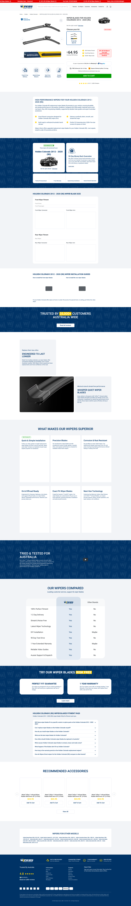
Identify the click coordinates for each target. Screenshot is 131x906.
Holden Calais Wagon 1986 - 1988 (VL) (67, 837)
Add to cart (89, 76)
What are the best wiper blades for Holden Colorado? (51, 735)
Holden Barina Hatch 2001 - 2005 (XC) (61, 840)
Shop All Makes (49, 878)
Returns (70, 873)
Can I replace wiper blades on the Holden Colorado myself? (53, 728)
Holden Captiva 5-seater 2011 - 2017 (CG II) (49, 837)
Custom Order (49, 875)
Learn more (71, 166)
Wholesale (48, 880)
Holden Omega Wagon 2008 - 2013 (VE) (31, 837)
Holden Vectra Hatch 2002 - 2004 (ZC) (94, 840)
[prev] (17, 794)
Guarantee (87, 6)
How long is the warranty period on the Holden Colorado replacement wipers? (58, 750)
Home (21, 14)
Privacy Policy (71, 876)
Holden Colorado (34, 14)
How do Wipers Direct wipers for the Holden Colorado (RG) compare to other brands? (60, 754)
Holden (26, 14)
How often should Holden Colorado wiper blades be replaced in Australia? (57, 739)
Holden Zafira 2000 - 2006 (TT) (36, 839)
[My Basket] (110, 7)
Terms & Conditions (72, 880)
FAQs (47, 876)
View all (65, 812)
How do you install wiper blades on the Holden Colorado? (52, 731)
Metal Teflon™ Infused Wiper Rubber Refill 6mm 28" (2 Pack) (77, 795)
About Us (48, 870)
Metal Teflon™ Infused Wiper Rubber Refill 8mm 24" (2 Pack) (54, 795)
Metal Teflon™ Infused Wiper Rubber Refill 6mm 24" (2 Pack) (100, 795)
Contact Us (101, 6)
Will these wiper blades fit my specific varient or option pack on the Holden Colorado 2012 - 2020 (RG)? (64, 723)
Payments (70, 871)
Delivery (70, 870)
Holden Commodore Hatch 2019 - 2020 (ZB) (69, 839)
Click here (80, 25)
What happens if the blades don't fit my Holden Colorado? (52, 747)
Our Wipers (80, 6)
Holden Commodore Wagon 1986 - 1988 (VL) (85, 837)
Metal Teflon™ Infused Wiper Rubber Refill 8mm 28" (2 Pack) (30, 795)
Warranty (70, 875)
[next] (114, 794)
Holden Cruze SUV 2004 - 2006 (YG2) (44, 840)
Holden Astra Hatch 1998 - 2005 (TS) (77, 840)
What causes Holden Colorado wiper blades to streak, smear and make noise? (58, 743)
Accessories (94, 6)
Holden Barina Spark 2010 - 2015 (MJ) (51, 839)
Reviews (75, 6)
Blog (47, 871)
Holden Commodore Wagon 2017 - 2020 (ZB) (88, 839)
